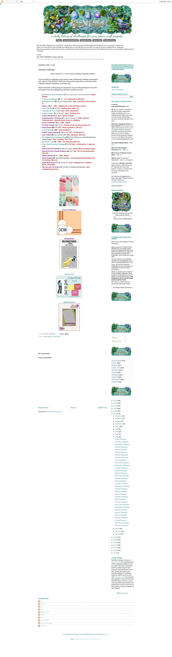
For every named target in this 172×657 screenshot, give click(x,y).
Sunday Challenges (121, 452)
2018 (115, 542)
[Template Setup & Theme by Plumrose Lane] (86, 639)
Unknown (43, 626)
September (119, 424)
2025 (115, 403)
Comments (117, 341)
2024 (115, 406)
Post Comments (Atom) (54, 411)
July (116, 429)
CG (41, 606)
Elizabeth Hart (44, 612)
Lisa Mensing (44, 620)
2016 (115, 547)
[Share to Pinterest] (68, 334)
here (112, 144)
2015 (115, 550)
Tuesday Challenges (121, 447)
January (118, 534)
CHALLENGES (48, 336)
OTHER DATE (115, 368)
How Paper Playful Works (71, 40)
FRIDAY (113, 363)
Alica (41, 601)
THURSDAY (115, 375)
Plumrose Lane (116, 562)
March (117, 528)
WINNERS (114, 382)
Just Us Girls (46, 130)
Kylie (41, 617)
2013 (115, 553)
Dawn (42, 609)
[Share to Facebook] (66, 334)
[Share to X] (64, 334)
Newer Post (43, 408)
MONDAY (114, 365)
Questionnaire (97, 40)
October (118, 421)
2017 (115, 545)
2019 (115, 540)
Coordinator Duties (109, 40)
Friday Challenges (120, 439)
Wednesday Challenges (122, 444)
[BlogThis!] (62, 334)
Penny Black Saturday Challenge (53, 144)
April (116, 437)
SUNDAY (114, 372)
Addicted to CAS (48, 101)
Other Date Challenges (122, 462)
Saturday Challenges (121, 455)
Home (59, 40)
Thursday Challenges (121, 442)
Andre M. (43, 604)
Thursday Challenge (121, 502)
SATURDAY (57, 336)
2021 (115, 413)
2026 (115, 400)
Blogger (106, 634)
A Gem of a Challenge (49, 99)
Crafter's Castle (47, 113)
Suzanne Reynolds (46, 623)
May (116, 434)
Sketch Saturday (69, 302)
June (117, 431)
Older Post (102, 408)
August (117, 426)
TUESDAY (114, 377)
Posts (116, 338)
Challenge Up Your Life (50, 111)
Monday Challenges (121, 449)
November (118, 418)
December (118, 416)
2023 (115, 408)
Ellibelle (42, 615)
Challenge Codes (85, 40)
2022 (115, 411)
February (118, 531)
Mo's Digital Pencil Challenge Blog (54, 137)
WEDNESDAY (115, 379)
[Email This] (60, 334)
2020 (115, 537)
